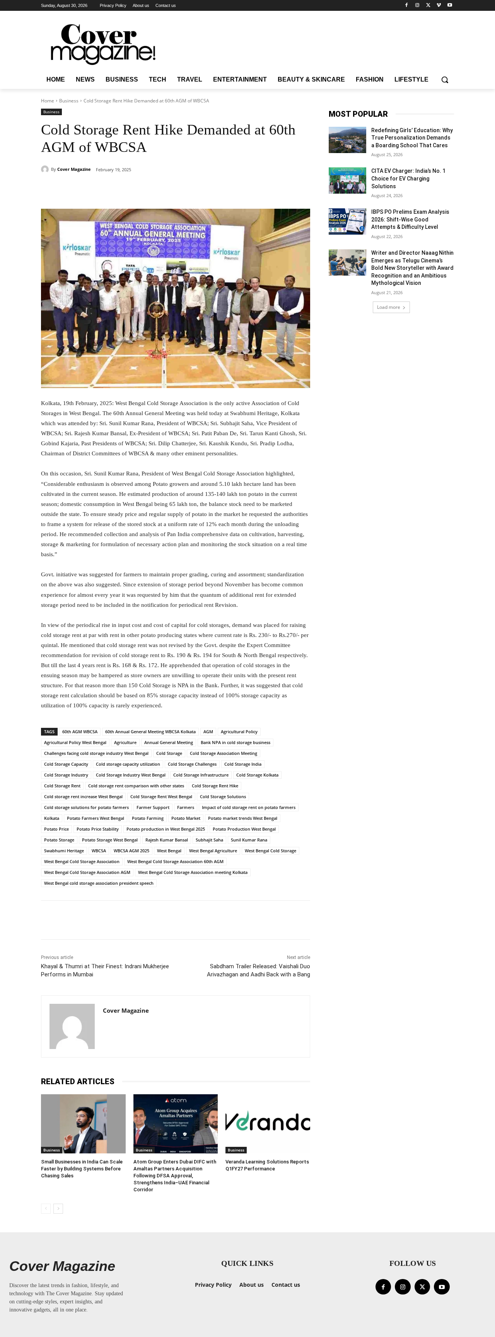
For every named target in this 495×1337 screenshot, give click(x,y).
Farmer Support (153, 807)
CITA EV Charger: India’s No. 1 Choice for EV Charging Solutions (408, 178)
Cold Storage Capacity (66, 764)
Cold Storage (169, 753)
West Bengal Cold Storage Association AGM (87, 872)
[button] (444, 79)
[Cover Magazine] (46, 169)
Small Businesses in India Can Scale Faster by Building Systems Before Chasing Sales (82, 1169)
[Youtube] (449, 5)
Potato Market (185, 818)
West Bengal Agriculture (213, 850)
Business (69, 100)
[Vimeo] (438, 5)
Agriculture (125, 742)
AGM (208, 731)
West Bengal (169, 850)
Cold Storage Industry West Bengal (131, 775)
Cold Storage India (242, 764)
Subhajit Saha (209, 840)
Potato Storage (59, 840)
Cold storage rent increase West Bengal (83, 796)
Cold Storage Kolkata (257, 775)
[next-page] (58, 1209)
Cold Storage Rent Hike (215, 786)
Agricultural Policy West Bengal (75, 742)
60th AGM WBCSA (79, 731)
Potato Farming (148, 818)
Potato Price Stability (98, 829)
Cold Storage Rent (62, 786)
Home (47, 100)
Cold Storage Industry (66, 775)
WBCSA (99, 850)
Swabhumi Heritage (64, 850)
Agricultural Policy (239, 731)
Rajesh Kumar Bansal (166, 840)
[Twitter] (428, 5)
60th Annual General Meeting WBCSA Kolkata (150, 731)
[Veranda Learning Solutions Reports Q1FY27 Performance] (267, 1123)
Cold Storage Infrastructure (201, 775)
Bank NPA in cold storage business (235, 742)
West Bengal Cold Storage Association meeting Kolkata (193, 872)
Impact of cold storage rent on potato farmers (248, 807)
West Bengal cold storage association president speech (99, 883)
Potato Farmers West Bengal (95, 818)
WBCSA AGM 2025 (131, 850)
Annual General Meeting (168, 742)
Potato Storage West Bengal (110, 840)
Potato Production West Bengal (244, 829)
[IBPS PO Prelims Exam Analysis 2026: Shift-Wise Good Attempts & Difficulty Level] (347, 221)
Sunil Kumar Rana (249, 840)
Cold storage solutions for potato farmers (86, 807)
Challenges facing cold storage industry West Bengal (96, 753)
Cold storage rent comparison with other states (136, 786)
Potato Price (56, 829)
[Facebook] (406, 5)
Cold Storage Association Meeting (223, 753)
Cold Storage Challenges (192, 764)
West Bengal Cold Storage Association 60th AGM (175, 861)
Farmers (185, 807)
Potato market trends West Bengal (242, 818)
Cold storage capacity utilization (128, 764)
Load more (388, 307)
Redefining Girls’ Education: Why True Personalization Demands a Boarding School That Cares (412, 137)
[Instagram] (417, 5)
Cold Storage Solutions (223, 796)
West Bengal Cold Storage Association (81, 861)
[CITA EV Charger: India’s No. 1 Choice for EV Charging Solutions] (347, 180)
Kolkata (51, 818)
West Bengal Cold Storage (270, 850)
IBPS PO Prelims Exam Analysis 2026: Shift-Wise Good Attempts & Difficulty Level (410, 219)
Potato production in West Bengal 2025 (165, 829)
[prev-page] (46, 1209)
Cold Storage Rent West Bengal (161, 796)
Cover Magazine (74, 169)
